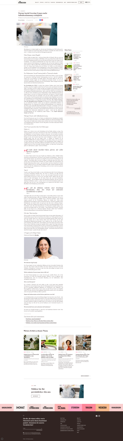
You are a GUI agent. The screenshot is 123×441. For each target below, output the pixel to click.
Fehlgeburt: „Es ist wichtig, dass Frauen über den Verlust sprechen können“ (41, 322)
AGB (61, 423)
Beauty (37, 2)
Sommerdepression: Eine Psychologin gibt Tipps (77, 87)
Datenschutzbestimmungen (71, 112)
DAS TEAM (62, 418)
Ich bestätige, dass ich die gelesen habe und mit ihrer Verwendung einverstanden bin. (73, 112)
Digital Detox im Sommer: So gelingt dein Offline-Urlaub (77, 77)
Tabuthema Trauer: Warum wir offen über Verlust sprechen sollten (39, 320)
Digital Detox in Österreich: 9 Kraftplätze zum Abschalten (77, 56)
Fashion (53, 2)
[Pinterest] (42, 20)
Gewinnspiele (59, 2)
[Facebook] (40, 20)
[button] (2, 439)
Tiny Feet (37, 235)
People (42, 2)
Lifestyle (47, 2)
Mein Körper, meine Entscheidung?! (33, 318)
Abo (65, 2)
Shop (81, 2)
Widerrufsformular (65, 427)
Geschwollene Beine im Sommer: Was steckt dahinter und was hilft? (77, 67)
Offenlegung (63, 425)
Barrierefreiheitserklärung (67, 430)
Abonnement (35, 396)
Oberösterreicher (72, 2)
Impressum (62, 421)
